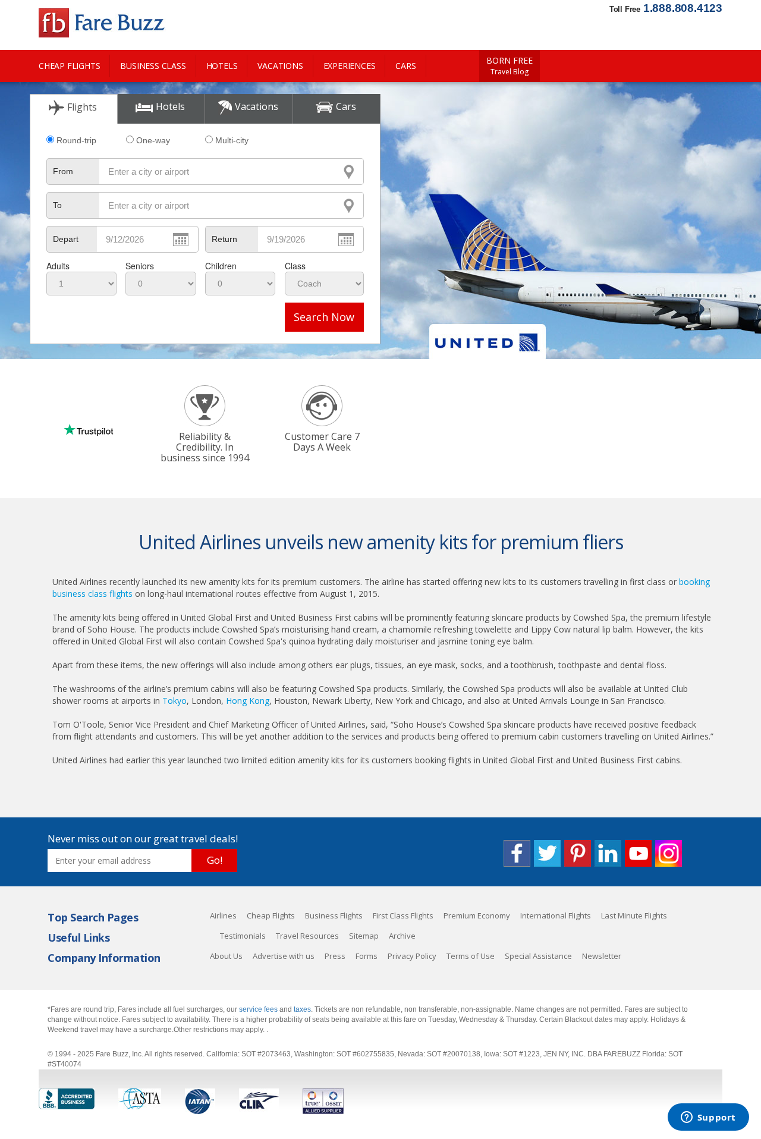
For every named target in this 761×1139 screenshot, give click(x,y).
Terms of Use (470, 956)
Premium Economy (477, 915)
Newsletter (601, 956)
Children (221, 266)
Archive (402, 935)
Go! (214, 860)
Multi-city (232, 140)
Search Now (324, 317)
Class (295, 266)
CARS (405, 65)
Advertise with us (284, 956)
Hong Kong (247, 700)
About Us (226, 956)
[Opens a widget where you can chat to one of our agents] (708, 1118)
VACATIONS (280, 65)
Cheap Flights (271, 915)
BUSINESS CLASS (152, 65)
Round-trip (76, 140)
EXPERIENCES (349, 65)
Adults (58, 266)
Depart (65, 239)
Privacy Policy (412, 956)
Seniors (139, 266)
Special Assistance (538, 956)
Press (335, 956)
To (57, 205)
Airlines (223, 915)
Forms (367, 956)
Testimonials (243, 935)
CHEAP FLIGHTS (69, 65)
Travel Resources (307, 935)
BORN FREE (509, 66)
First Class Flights (403, 915)
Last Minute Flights (634, 915)
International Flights (555, 915)
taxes (302, 1009)
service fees (259, 1009)
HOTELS (222, 65)
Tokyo (174, 700)
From (63, 171)
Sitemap (364, 935)
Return (224, 239)
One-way (153, 140)
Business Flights (334, 915)
